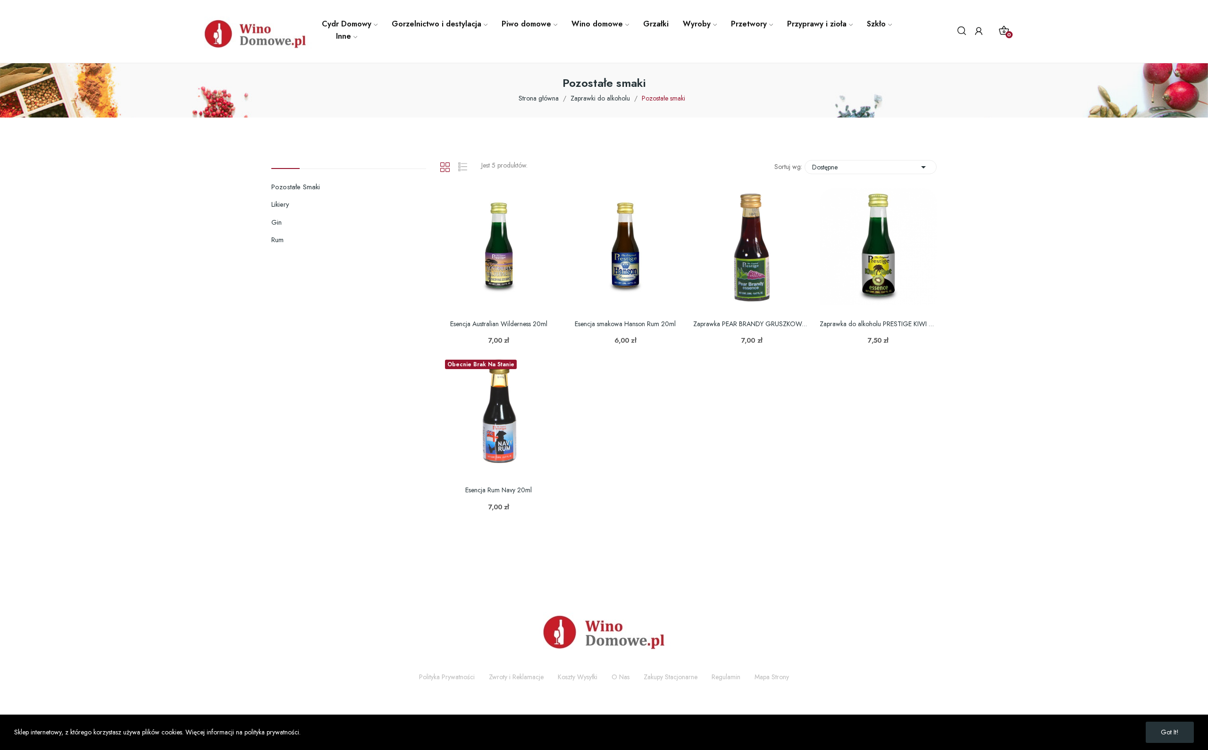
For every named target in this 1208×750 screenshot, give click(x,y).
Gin (276, 222)
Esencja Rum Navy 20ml (498, 490)
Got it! (1170, 732)
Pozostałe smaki (295, 187)
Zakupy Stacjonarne (670, 677)
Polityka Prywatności (447, 677)
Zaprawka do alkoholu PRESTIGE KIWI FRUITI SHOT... (878, 324)
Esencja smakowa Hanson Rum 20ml (625, 324)
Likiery (280, 204)
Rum (277, 240)
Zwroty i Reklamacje (516, 677)
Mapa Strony (772, 677)
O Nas (620, 677)
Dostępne (870, 167)
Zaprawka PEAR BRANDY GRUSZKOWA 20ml (751, 324)
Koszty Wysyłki (577, 677)
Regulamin (726, 677)
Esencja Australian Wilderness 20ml (498, 324)
